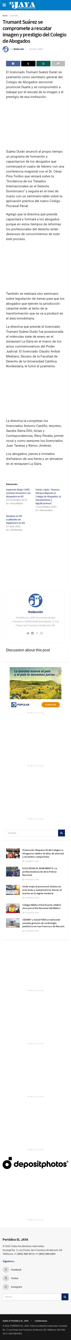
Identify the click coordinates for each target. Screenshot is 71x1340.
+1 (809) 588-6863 (45, 1254)
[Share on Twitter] (28, 63)
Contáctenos (41, 1321)
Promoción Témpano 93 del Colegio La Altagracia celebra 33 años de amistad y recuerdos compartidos (43, 853)
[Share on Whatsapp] (43, 63)
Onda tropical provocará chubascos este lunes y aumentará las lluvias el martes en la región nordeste (42, 890)
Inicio (5, 15)
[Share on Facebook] (13, 63)
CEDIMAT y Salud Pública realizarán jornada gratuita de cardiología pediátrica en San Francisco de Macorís (43, 923)
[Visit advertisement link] (35, 688)
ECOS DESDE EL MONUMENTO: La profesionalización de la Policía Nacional (39, 871)
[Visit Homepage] (22, 5)
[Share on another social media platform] (58, 63)
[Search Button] (61, 833)
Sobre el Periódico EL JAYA (16, 1321)
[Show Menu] (4, 5)
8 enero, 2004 (36, 49)
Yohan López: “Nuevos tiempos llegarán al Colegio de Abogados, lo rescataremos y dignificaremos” (48, 496)
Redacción (19, 49)
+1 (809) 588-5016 (24, 1254)
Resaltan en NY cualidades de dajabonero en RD (15, 519)
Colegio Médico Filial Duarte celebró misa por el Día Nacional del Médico (41, 906)
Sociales (14, 15)
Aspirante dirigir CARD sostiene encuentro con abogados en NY (18, 493)
